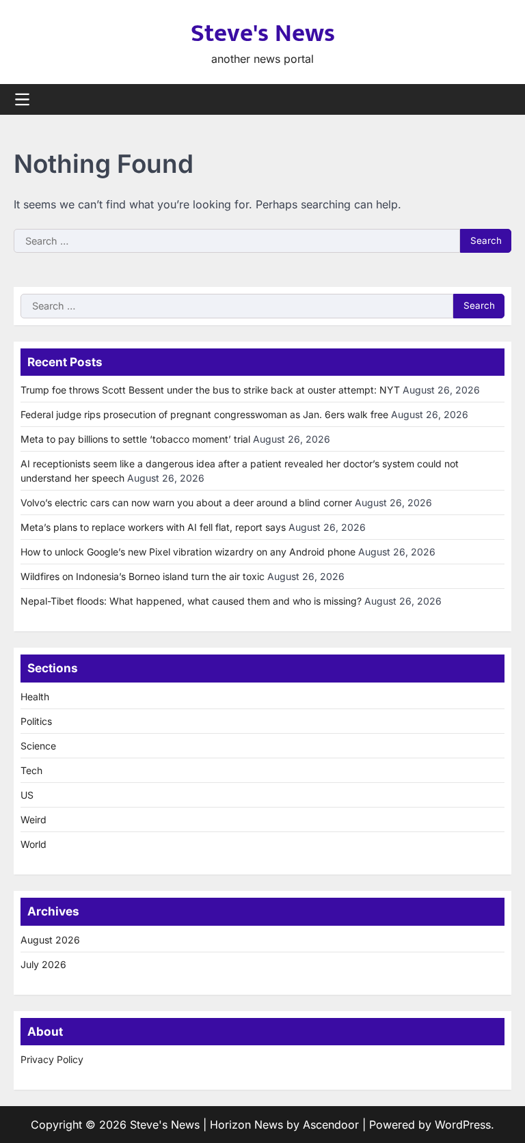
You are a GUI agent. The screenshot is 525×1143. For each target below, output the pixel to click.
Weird (33, 819)
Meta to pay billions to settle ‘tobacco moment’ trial (135, 439)
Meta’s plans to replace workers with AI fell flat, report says (153, 527)
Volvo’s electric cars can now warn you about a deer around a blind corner (186, 502)
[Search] (501, 99)
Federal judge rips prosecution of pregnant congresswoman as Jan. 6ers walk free (204, 414)
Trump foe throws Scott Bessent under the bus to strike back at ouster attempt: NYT (210, 390)
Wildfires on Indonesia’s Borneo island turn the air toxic (143, 576)
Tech (31, 770)
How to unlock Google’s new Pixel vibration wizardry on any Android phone (188, 551)
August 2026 (50, 940)
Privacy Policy (52, 1059)
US (27, 795)
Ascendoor (331, 1124)
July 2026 (43, 964)
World (33, 844)
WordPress (463, 1124)
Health (35, 696)
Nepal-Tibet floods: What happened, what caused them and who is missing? (191, 601)
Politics (36, 721)
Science (38, 746)
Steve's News (263, 33)
